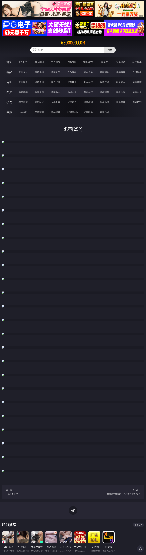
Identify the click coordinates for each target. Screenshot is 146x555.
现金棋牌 (120, 62)
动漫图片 (72, 92)
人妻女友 (55, 102)
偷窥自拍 (23, 92)
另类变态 (137, 82)
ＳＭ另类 (137, 72)
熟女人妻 (88, 72)
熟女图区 (120, 92)
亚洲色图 (39, 92)
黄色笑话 (120, 102)
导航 (9, 112)
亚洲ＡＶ (23, 72)
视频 (9, 72)
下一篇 (123, 491)
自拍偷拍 (39, 72)
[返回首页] (140, 548)
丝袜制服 (104, 72)
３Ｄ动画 (72, 72)
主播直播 (120, 72)
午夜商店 (39, 112)
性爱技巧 (137, 102)
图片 (9, 92)
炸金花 (104, 62)
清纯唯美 (104, 92)
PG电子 (23, 62)
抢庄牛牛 (137, 62)
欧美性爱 (72, 82)
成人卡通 (55, 82)
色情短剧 (104, 112)
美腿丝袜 (88, 92)
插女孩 (23, 112)
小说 (9, 102)
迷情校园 (88, 102)
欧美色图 (55, 92)
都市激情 (23, 102)
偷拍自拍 (39, 82)
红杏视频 (88, 112)
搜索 (110, 50)
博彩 (9, 62)
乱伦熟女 (120, 82)
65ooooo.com (73, 43)
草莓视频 (55, 112)
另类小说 (104, 102)
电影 (9, 82)
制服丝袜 (88, 82)
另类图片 (137, 92)
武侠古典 (72, 102)
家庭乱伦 (39, 102)
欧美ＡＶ (55, 72)
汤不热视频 (72, 112)
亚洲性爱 (23, 82)
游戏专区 (72, 62)
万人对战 (55, 62)
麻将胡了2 (88, 62)
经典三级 (104, 82)
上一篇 (12, 491)
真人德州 (39, 62)
